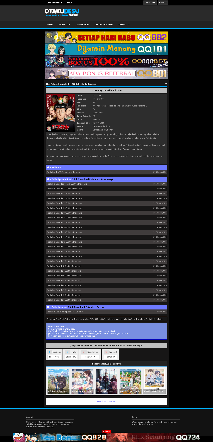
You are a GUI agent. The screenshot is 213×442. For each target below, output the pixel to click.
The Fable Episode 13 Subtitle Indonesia (64, 242)
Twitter (71, 354)
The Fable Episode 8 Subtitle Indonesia (63, 266)
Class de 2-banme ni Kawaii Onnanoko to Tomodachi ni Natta (155, 391)
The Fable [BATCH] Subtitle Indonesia (63, 172)
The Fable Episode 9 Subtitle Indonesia (63, 261)
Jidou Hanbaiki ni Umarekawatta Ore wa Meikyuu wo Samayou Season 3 (131, 391)
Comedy (96, 130)
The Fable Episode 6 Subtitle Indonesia (63, 276)
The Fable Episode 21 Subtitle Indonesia (64, 203)
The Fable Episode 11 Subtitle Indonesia (64, 251)
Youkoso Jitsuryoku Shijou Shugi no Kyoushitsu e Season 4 (107, 391)
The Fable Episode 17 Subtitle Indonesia (64, 222)
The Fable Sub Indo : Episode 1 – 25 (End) (64, 312)
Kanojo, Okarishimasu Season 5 (83, 391)
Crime (103, 130)
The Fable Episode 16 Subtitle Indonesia (64, 227)
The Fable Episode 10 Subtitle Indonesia (64, 256)
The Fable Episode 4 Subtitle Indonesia (63, 285)
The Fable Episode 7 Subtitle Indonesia (63, 271)
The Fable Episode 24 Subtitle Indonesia (64, 189)
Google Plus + (92, 354)
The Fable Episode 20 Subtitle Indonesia (64, 208)
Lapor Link (150, 3)
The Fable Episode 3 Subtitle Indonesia (63, 290)
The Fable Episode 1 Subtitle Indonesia (63, 300)
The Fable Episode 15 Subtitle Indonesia (64, 232)
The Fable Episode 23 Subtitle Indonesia (64, 193)
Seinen (110, 130)
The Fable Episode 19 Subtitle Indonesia (64, 213)
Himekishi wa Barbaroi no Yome (59, 391)
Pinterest (111, 354)
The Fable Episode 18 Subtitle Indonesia (64, 218)
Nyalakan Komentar (106, 401)
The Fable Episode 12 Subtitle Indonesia (64, 247)
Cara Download (54, 3)
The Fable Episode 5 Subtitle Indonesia (63, 280)
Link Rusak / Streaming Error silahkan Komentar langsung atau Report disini (81, 331)
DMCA (69, 3)
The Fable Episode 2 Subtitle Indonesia (63, 295)
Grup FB (163, 3)
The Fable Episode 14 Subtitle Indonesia (64, 237)
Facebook (55, 354)
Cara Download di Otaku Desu (61, 329)
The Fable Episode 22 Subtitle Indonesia (64, 198)
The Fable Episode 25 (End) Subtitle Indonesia (66, 184)
